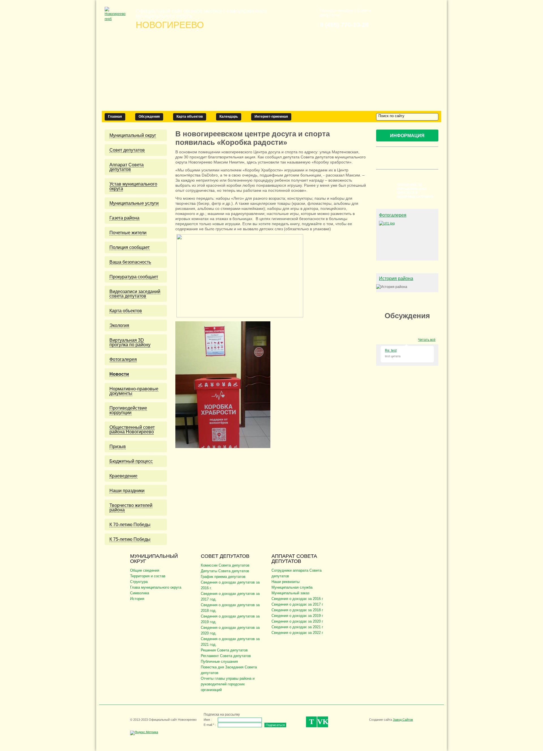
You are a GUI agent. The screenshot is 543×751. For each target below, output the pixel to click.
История (137, 599)
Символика (139, 593)
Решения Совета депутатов (224, 650)
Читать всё (427, 340)
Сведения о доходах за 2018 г (297, 610)
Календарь (228, 117)
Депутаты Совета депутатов (225, 571)
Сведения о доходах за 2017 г (297, 604)
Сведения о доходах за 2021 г (297, 627)
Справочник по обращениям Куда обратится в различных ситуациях (415, 190)
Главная (115, 117)
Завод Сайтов (403, 719)
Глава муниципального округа (155, 587)
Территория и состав (147, 576)
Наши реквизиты (285, 582)
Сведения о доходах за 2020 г (297, 621)
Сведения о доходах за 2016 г (297, 599)
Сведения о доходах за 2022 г (297, 633)
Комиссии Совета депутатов (225, 565)
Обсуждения (149, 117)
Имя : (208, 719)
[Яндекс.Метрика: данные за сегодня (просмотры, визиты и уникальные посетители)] (144, 733)
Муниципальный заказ (290, 593)
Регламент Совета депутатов (226, 656)
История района (396, 278)
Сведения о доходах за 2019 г (297, 616)
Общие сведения (144, 570)
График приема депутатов (223, 576)
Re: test (391, 350)
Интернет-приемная (271, 117)
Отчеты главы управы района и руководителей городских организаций (228, 684)
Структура (139, 582)
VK (322, 722)
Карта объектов (189, 117)
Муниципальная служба (292, 587)
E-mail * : (210, 724)
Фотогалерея (392, 215)
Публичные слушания (219, 661)
